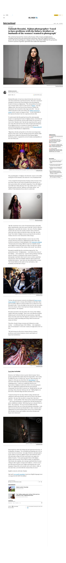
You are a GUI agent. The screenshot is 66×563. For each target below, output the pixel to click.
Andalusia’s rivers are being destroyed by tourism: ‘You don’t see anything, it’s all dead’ (56, 168)
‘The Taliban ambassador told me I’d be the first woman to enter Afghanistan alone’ (28, 495)
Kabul (33, 105)
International (9, 23)
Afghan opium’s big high (22, 487)
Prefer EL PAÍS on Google (38, 94)
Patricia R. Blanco (12, 91)
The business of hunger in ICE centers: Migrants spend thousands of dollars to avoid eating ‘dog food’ (56, 145)
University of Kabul (37, 242)
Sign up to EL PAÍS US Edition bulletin (15, 481)
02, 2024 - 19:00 (14, 92)
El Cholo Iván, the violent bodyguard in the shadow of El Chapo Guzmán (56, 165)
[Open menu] (4, 18)
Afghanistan (10, 502)
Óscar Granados (18, 488)
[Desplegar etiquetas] (41, 502)
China (57, 23)
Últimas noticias (52, 134)
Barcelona (17, 502)
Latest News (61, 23)
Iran (20, 502)
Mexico (55, 23)
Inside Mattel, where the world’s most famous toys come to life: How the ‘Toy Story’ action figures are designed (55, 141)
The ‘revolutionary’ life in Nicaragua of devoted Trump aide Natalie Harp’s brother (56, 161)
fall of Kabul (32, 380)
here (28, 507)
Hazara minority (37, 127)
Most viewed (51, 158)
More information (11, 507)
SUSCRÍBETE (56, 15)
